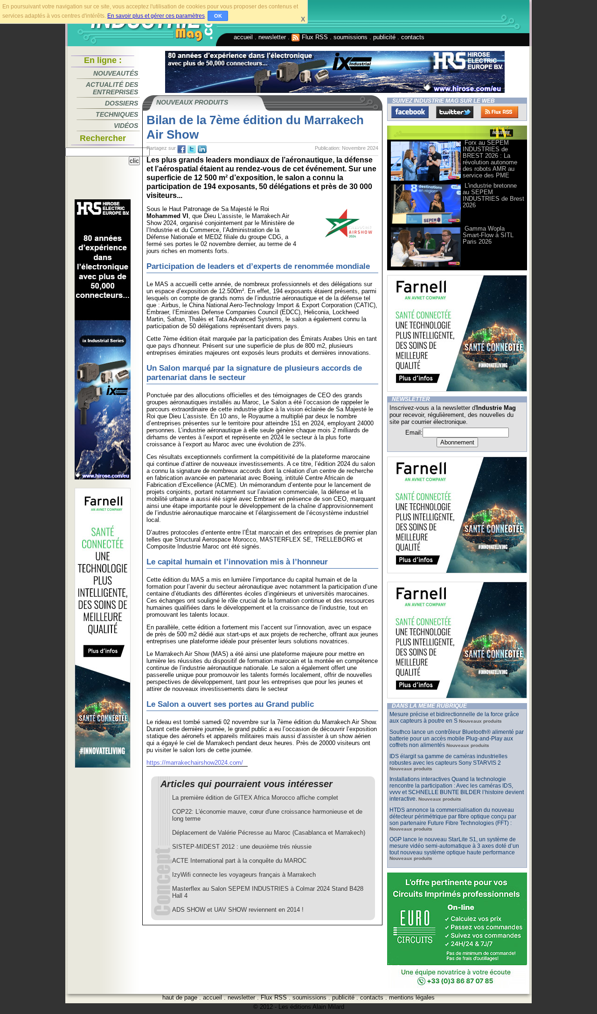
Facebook (410, 112)
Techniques (117, 114)
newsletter (272, 37)
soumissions (350, 37)
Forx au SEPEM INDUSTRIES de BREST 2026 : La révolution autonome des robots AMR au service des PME (490, 159)
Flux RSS (314, 37)
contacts (412, 37)
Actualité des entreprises (112, 88)
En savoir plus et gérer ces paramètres (156, 16)
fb (181, 149)
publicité (384, 37)
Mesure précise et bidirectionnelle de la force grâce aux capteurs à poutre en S (454, 717)
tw (191, 149)
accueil (243, 37)
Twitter (454, 112)
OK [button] (218, 16)
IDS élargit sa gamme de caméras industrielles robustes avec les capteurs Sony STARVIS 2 (448, 759)
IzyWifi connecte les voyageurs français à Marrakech (244, 874)
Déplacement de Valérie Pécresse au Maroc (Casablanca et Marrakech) (268, 832)
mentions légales (412, 997)
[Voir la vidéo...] (426, 180)
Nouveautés (115, 73)
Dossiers (121, 103)
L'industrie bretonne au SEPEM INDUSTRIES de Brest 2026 (493, 195)
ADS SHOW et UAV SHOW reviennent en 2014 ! (238, 909)
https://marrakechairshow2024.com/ (194, 762)
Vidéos (126, 125)
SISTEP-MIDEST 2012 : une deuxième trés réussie (242, 846)
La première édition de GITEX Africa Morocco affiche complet (255, 797)
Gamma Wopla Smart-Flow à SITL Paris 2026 (488, 235)
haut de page (179, 997)
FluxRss (499, 112)
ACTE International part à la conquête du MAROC (239, 860)
